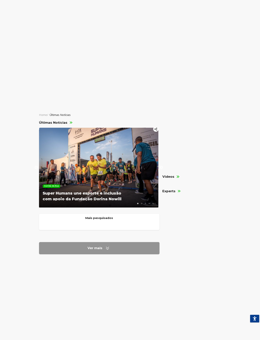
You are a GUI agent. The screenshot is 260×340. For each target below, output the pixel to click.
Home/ (43, 115)
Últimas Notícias (60, 115)
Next (161, 168)
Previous (36, 168)
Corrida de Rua (51, 186)
